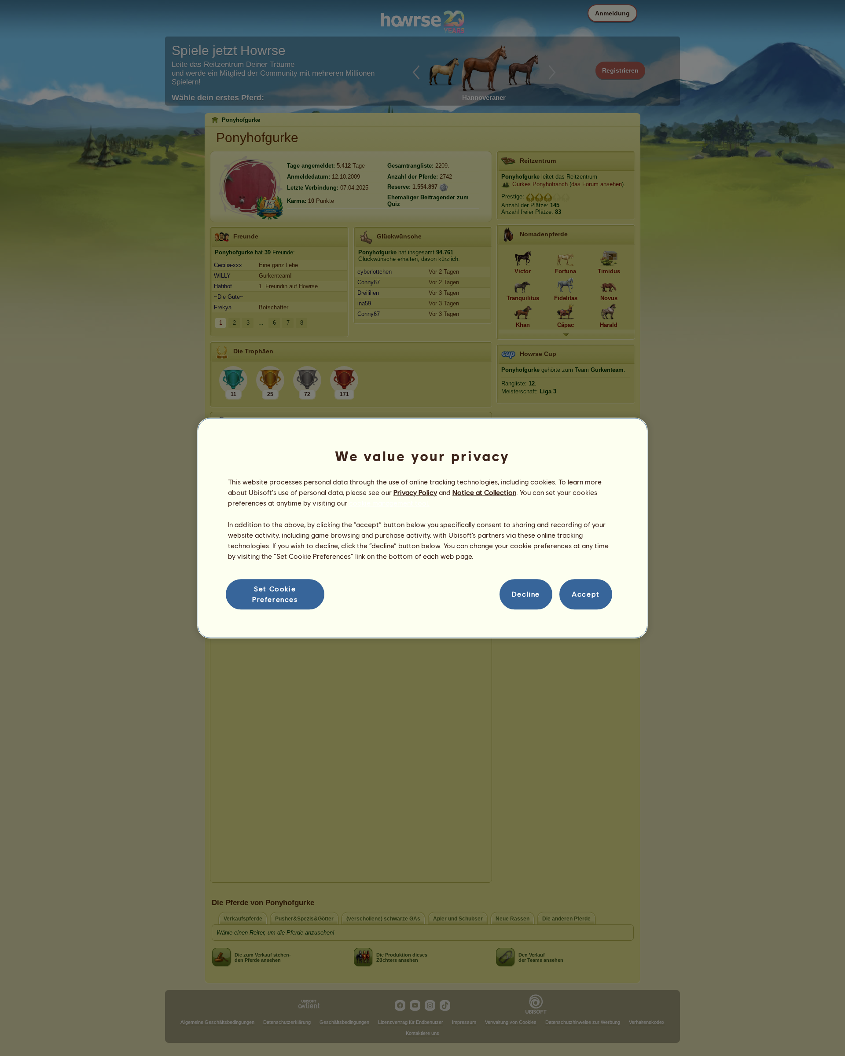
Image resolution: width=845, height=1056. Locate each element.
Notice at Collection (484, 492)
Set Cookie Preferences (275, 593)
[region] (422, 528)
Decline (526, 594)
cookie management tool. (389, 503)
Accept (586, 594)
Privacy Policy (415, 492)
